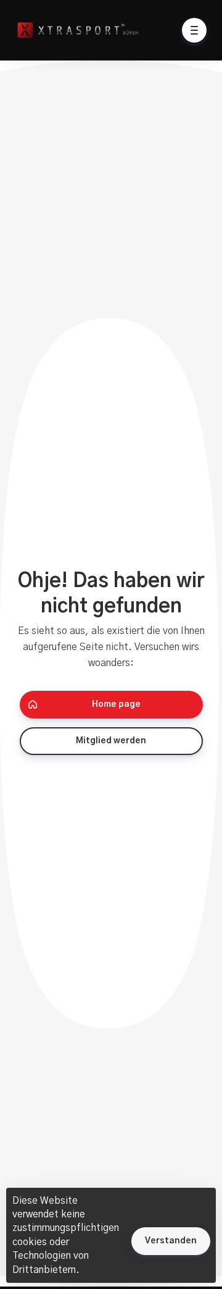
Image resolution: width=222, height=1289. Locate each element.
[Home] (93, 30)
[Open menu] (194, 30)
